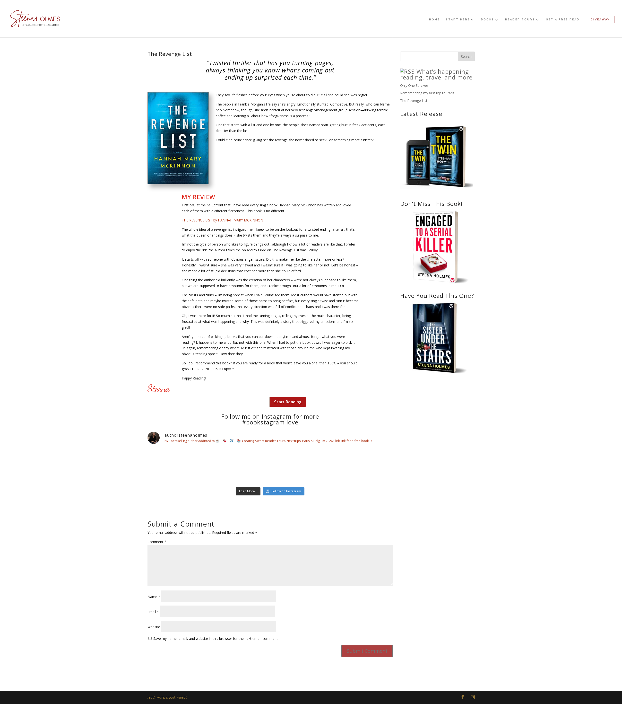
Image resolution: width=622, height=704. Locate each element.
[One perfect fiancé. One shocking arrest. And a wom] (177, 466)
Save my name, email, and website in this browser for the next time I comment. (215, 638)
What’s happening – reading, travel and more (437, 74)
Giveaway (600, 19)
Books (487, 19)
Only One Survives (414, 85)
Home (434, 19)
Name (153, 596)
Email (153, 611)
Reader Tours (520, 19)
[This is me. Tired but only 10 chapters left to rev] (239, 466)
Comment (156, 541)
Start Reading (288, 402)
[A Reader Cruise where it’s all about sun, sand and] (301, 466)
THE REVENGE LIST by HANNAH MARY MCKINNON (222, 220)
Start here (458, 19)
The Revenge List (413, 100)
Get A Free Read (563, 19)
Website (153, 627)
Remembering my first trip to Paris (427, 93)
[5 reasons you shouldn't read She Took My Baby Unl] (363, 466)
